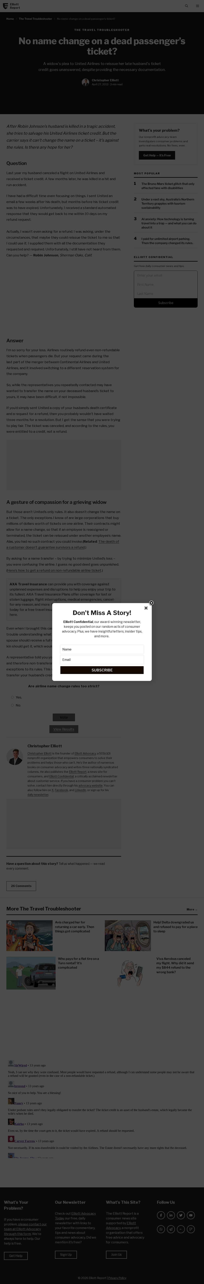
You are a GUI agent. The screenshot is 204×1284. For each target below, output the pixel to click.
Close (151, 603)
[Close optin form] (146, 608)
